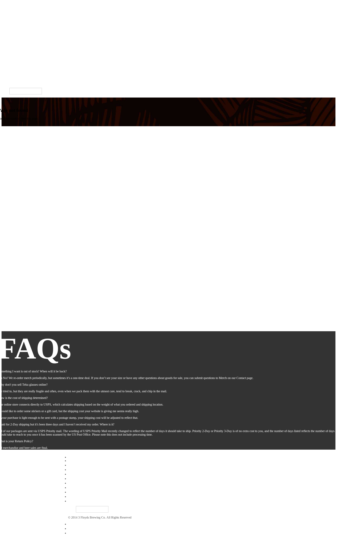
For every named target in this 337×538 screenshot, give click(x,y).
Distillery (7, 61)
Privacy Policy (77, 524)
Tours (5, 78)
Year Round (9, 34)
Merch (6, 73)
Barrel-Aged (9, 39)
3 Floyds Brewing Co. (15, 3)
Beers (5, 31)
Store (5, 65)
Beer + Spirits (10, 69)
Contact (73, 533)
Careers (6, 82)
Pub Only (7, 52)
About (72, 487)
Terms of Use (76, 528)
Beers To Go (76, 483)
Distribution (9, 57)
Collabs (6, 48)
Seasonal (7, 43)
